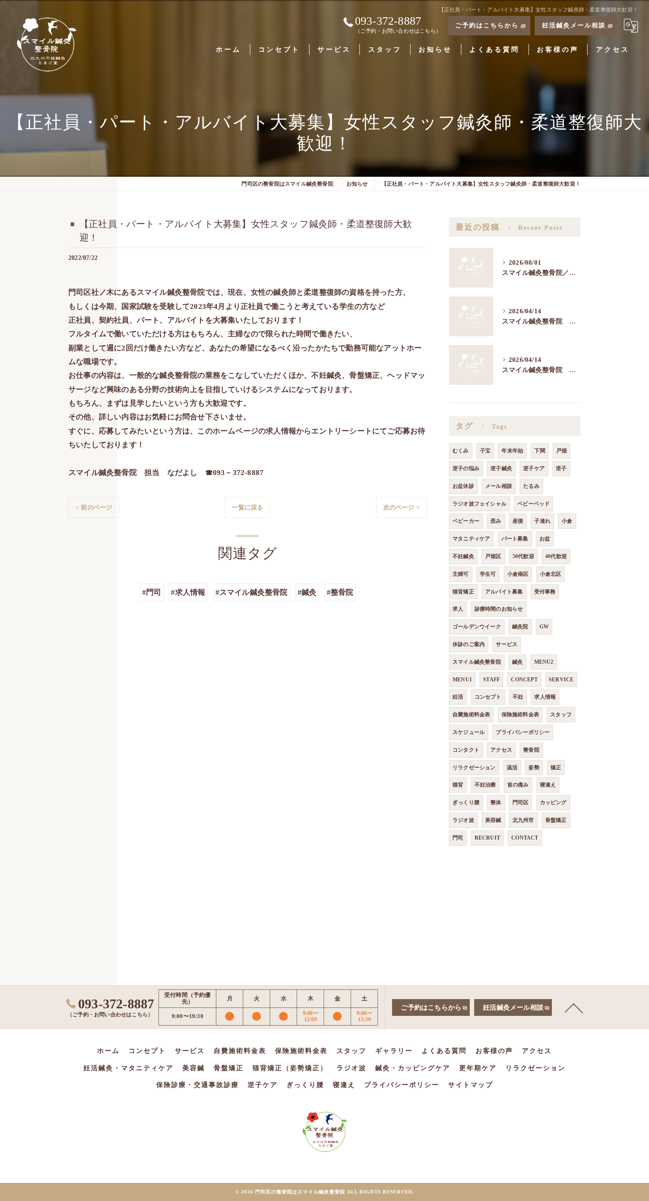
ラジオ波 (463, 820)
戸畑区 (493, 556)
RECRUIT (487, 838)
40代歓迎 (556, 556)
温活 (512, 767)
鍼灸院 (520, 626)
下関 (539, 451)
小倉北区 (551, 574)
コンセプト (488, 697)
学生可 (488, 574)
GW (544, 626)
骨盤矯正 (556, 820)
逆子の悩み (466, 468)
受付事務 (545, 592)
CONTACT (524, 838)
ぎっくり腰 (466, 802)
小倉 (567, 521)
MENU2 (544, 662)
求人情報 (545, 697)
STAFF (491, 680)
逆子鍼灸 (501, 468)
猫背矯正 (463, 592)
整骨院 (531, 750)
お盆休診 (463, 486)
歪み (496, 521)
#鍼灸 (307, 592)
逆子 (561, 468)
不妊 (518, 697)
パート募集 (515, 539)
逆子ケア (534, 468)
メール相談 (498, 486)
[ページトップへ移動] (574, 1007)
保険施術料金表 (520, 714)
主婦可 (461, 574)
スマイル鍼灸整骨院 (477, 662)
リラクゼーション (474, 767)
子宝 (485, 451)
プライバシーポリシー (523, 732)
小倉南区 (518, 574)
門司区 (521, 802)
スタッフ (561, 714)
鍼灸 (517, 662)
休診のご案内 (469, 644)
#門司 (152, 592)
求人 (458, 609)
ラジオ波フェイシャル (479, 504)
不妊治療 (485, 785)
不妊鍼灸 (463, 556)
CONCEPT (524, 680)
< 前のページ (93, 507)
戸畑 (561, 451)
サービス (506, 644)
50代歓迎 (523, 556)
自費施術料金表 (471, 714)
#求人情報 (188, 592)
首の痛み (518, 785)
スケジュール (469, 732)
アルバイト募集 (504, 592)
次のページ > (401, 507)
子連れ (542, 521)
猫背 (458, 785)
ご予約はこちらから (487, 25)
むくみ (461, 451)
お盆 (545, 539)
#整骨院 (340, 592)
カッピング (553, 802)
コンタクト (466, 750)
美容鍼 (493, 820)
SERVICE (561, 680)
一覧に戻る (247, 507)
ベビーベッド (533, 504)
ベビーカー (466, 521)
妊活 (458, 697)
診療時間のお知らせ (499, 609)
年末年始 (512, 451)
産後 (518, 521)
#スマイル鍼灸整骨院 (251, 592)
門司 (458, 838)
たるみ (531, 486)
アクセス (501, 750)
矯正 (556, 767)
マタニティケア (471, 539)
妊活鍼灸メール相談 (574, 25)
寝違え (548, 785)
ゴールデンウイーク (477, 626)
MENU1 (462, 680)
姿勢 (533, 767)
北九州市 (523, 820)
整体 (496, 802)
